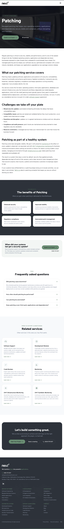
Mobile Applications (7, 495)
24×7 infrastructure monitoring (42, 146)
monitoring (45, 144)
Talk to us (17, 170)
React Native (5, 497)
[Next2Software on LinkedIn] (3, 483)
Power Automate (48, 497)
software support (34, 97)
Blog (45, 508)
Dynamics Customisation (50, 500)
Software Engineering (7, 491)
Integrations (47, 491)
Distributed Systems (7, 506)
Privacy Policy (46, 521)
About (45, 506)
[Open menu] (60, 3)
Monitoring (25, 514)
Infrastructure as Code (7, 510)
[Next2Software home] (5, 3)
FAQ (45, 510)
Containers (4, 514)
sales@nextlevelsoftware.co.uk (9, 475)
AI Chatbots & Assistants (29, 497)
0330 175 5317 (55, 251)
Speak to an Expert (9, 37)
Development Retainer (28, 508)
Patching (25, 512)
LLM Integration (27, 495)
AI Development (27, 491)
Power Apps (47, 495)
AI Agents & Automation (29, 493)
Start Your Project (16, 441)
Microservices (5, 508)
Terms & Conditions (54, 521)
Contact (46, 512)
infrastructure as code (34, 151)
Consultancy (5, 500)
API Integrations (48, 493)
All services (25, 37)
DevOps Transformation (8, 512)
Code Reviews (26, 510)
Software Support (27, 506)
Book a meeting (32, 441)
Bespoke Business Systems (9, 493)
